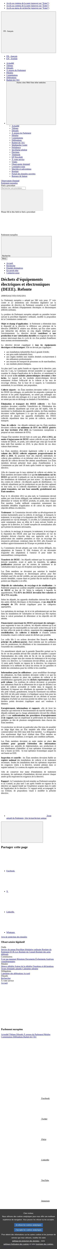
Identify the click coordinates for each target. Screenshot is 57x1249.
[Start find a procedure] (22, 200)
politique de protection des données (25, 1241)
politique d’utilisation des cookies (16, 1244)
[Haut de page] (22, 832)
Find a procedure (8, 185)
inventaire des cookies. (45, 1244)
